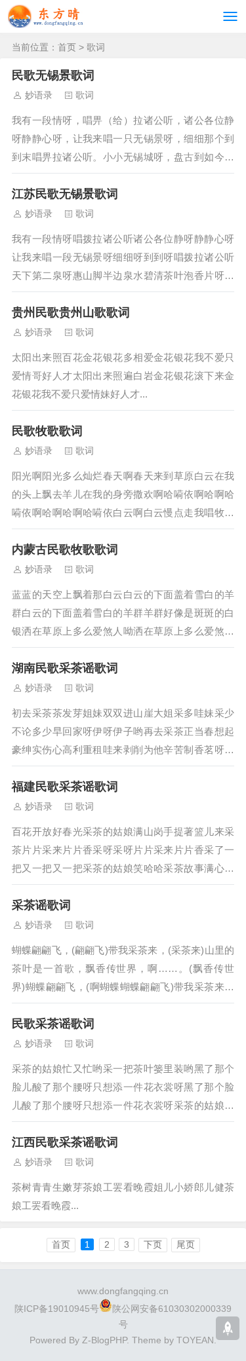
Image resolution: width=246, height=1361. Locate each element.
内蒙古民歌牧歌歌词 (65, 549)
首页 (67, 47)
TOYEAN (195, 1340)
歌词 (96, 47)
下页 (153, 1244)
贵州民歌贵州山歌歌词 (71, 312)
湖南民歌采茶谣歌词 (65, 668)
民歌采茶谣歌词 (53, 1023)
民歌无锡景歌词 (53, 75)
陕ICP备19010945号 (56, 1308)
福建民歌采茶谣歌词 (65, 786)
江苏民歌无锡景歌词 (65, 193)
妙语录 (38, 95)
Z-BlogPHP (104, 1340)
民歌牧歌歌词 (47, 431)
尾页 (185, 1244)
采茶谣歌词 (41, 905)
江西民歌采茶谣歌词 (65, 1142)
